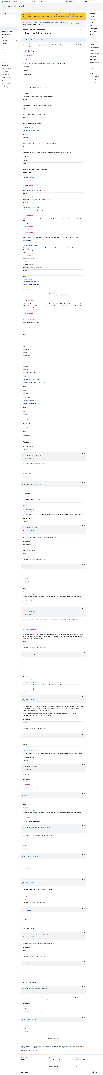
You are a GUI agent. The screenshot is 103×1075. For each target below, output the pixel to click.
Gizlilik (26, 1072)
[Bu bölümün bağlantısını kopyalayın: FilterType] (31, 376)
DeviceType (27, 289)
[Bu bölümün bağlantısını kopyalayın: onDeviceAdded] (35, 875)
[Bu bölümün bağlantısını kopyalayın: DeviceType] (32, 327)
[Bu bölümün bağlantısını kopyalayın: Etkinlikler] (32, 817)
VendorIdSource (28, 319)
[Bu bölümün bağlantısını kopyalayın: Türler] (29, 71)
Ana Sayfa (25, 29)
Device (30, 531)
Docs (3, 6)
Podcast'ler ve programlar (53, 1066)
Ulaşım (26, 279)
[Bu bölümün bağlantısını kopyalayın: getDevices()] (33, 601)
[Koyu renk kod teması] (83, 453)
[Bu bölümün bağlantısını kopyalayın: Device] (29, 156)
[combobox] (73, 1)
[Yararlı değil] (82, 29)
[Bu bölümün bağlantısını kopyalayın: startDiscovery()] (35, 689)
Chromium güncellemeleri (54, 1059)
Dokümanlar (24, 1)
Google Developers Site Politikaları (31, 1047)
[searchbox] (9, 13)
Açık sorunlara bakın (25, 1061)
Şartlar (22, 1072)
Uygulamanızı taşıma (70, 16)
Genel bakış (4, 9)
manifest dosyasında (51, 63)
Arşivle (49, 1064)
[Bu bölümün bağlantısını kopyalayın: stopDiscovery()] (35, 757)
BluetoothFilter (28, 629)
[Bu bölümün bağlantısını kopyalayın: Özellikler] (29, 79)
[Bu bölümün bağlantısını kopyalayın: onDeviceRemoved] (37, 982)
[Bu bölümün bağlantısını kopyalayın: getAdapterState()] (36, 446)
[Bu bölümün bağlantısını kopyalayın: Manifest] (31, 59)
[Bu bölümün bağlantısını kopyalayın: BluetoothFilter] (34, 127)
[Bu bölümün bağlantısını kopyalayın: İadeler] (28, 505)
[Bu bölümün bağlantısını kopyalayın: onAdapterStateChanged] (41, 821)
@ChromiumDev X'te (80, 1059)
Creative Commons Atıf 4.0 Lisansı (46, 1046)
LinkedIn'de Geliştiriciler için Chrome (84, 1064)
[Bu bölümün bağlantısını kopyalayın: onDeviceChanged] (36, 929)
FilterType (27, 139)
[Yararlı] (80, 29)
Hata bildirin (23, 1059)
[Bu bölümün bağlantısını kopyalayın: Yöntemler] (32, 442)
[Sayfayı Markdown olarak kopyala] (57, 33)
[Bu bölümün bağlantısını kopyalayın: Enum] (27, 334)
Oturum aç (98, 1)
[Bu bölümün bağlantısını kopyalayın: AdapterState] (33, 75)
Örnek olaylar (35, 1)
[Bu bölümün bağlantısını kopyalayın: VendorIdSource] (35, 424)
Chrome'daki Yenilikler (50, 1)
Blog (42, 1)
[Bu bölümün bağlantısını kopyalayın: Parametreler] (31, 468)
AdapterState (32, 458)
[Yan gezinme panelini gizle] (16, 1072)
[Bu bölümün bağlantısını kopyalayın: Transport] (31, 397)
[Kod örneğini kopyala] (85, 453)
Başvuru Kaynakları (14, 9)
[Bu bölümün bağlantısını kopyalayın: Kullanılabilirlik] (35, 51)
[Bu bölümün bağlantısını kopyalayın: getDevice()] (32, 518)
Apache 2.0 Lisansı (68, 1046)
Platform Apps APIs (19, 6)
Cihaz (27, 578)
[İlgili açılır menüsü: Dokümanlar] (29, 2)
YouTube (77, 1061)
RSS (76, 1066)
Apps (9, 6)
